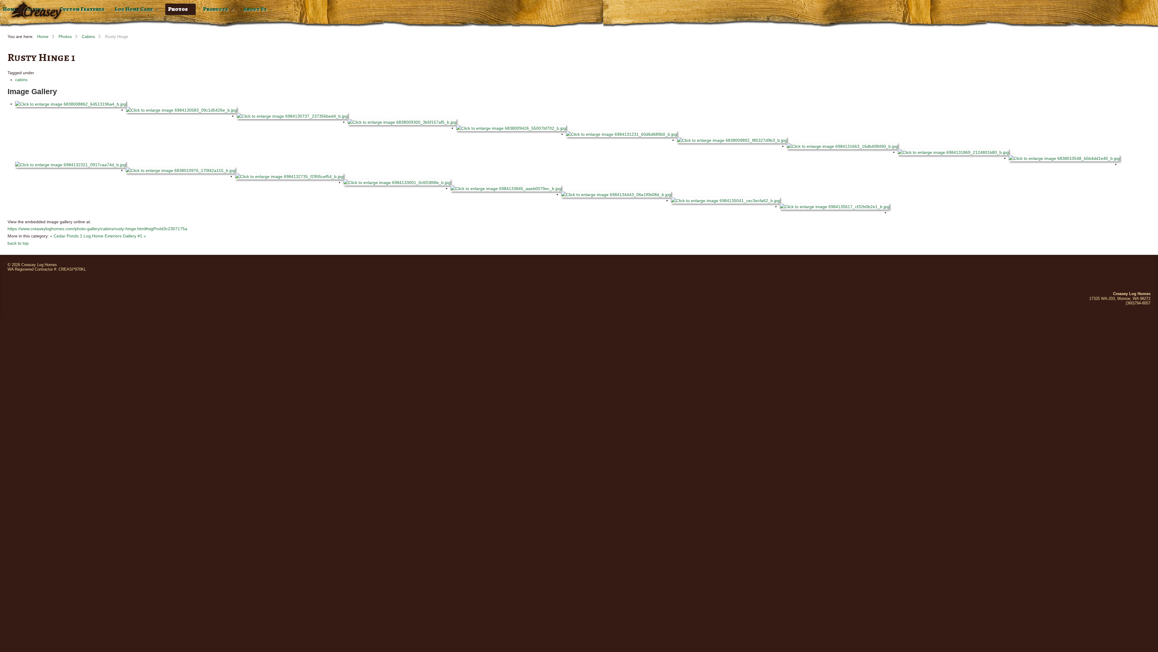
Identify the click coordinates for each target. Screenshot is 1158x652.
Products (215, 9)
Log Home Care (134, 9)
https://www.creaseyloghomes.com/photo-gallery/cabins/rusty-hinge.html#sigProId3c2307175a (97, 228)
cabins (21, 79)
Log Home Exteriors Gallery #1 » (115, 236)
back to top (18, 243)
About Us (255, 9)
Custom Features (82, 9)
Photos (178, 9)
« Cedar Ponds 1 (66, 236)
